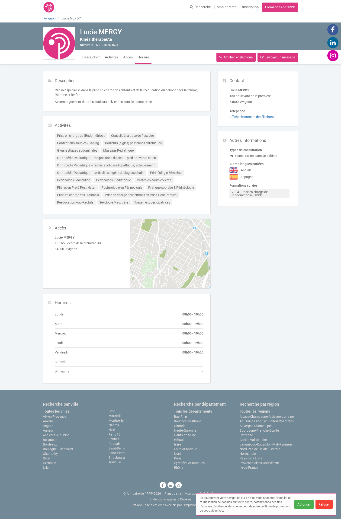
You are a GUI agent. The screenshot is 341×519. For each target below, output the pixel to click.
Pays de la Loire (251, 458)
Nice (112, 430)
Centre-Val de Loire (253, 440)
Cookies (185, 499)
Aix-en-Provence (54, 416)
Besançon (50, 440)
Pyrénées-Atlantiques (189, 463)
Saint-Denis (117, 448)
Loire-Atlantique (185, 449)
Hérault (179, 440)
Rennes (114, 439)
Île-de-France (249, 467)
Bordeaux (50, 444)
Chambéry (50, 453)
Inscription (250, 7)
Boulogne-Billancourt (58, 449)
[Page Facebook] (332, 29)
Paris (177, 458)
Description (91, 57)
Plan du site (172, 493)
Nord (177, 453)
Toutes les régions (255, 411)
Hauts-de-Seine (185, 435)
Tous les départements (193, 411)
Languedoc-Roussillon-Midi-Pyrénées (266, 444)
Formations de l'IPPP (280, 7)
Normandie (248, 453)
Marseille (115, 416)
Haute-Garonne (185, 430)
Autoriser (304, 504)
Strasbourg (117, 457)
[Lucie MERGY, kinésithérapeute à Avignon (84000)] (59, 43)
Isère (177, 444)
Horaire (143, 57)
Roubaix (114, 444)
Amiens (48, 421)
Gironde (179, 426)
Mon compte (226, 7)
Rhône (178, 467)
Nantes (114, 425)
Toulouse (115, 462)
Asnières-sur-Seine (56, 435)
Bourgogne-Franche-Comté (259, 430)
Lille (45, 467)
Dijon (46, 458)
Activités (112, 57)
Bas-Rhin (180, 416)
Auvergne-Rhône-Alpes (256, 426)
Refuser (324, 504)
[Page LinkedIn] (332, 42)
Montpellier (117, 420)
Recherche (203, 7)
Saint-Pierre (117, 453)
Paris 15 (114, 434)
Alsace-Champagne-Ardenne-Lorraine (267, 416)
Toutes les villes (56, 411)
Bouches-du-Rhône (187, 421)
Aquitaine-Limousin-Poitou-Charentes (267, 421)
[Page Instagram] (332, 55)
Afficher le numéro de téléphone (251, 117)
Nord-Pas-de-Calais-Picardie (260, 449)
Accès (128, 57)
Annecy (48, 430)
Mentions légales (164, 499)
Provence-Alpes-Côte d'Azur (259, 463)
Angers (48, 426)
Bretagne (246, 435)
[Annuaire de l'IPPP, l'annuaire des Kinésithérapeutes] (49, 7)
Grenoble (49, 463)
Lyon (112, 411)
